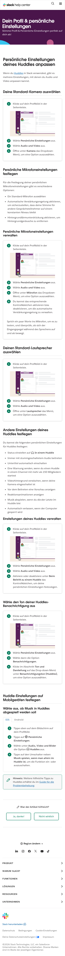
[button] (18, 816)
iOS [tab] (7, 719)
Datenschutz (8, 930)
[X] (35, 851)
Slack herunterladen (12, 924)
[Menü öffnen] (60, 3)
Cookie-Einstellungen (46, 930)
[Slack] (30, 918)
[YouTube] (42, 851)
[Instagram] (23, 851)
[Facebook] (29, 851)
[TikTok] (48, 851)
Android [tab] (18, 719)
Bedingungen (25, 930)
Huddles (18, 73)
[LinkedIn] (16, 851)
